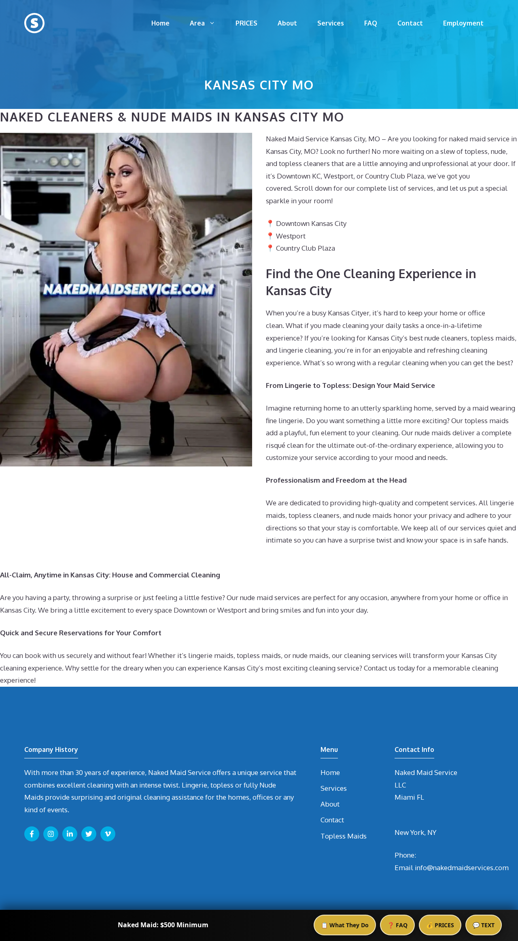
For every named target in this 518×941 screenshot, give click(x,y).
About (287, 23)
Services (330, 23)
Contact (410, 23)
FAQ (370, 23)
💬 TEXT (484, 925)
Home (160, 23)
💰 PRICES (440, 925)
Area (197, 23)
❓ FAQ (397, 925)
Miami (405, 797)
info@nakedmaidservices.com (462, 867)
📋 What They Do (345, 925)
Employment (463, 23)
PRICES (246, 23)
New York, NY (415, 832)
